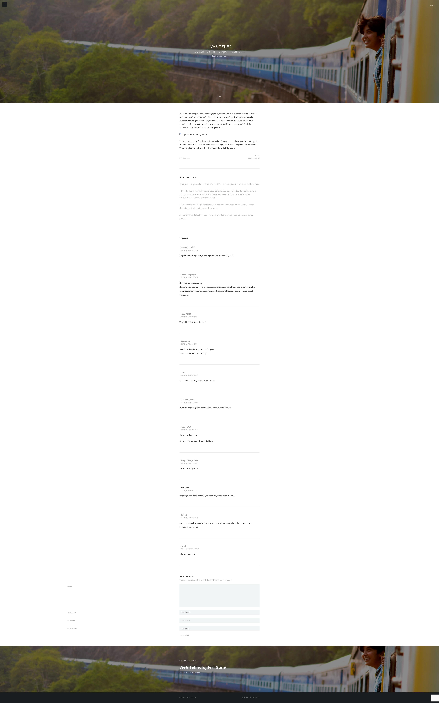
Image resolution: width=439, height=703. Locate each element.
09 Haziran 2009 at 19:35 (190, 549)
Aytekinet (185, 341)
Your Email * (71, 620)
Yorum (69, 587)
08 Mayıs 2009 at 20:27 (189, 375)
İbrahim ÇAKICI (188, 399)
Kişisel (257, 158)
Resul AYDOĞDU (188, 247)
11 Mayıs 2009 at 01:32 (189, 490)
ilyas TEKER (186, 314)
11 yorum (183, 238)
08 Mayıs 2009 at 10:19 (189, 317)
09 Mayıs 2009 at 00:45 (189, 430)
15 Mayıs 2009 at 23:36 (189, 518)
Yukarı (257, 155)
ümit (183, 372)
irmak (183, 546)
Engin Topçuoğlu (188, 274)
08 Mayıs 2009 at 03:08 (189, 278)
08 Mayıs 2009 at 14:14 (189, 344)
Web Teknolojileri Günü (202, 667)
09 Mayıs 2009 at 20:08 (189, 463)
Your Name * (71, 613)
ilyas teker (219, 46)
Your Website (72, 628)
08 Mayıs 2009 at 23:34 (189, 402)
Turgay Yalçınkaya (189, 460)
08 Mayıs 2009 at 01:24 (189, 250)
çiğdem (184, 515)
